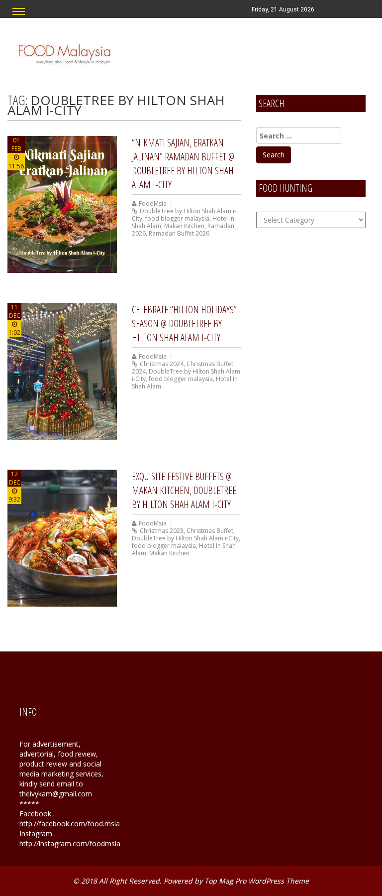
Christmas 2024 (162, 364)
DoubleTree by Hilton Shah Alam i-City (185, 538)
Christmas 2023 (162, 530)
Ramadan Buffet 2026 (179, 233)
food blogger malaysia (177, 218)
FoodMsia (153, 203)
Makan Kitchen (184, 226)
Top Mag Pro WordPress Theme (256, 881)
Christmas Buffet (210, 530)
